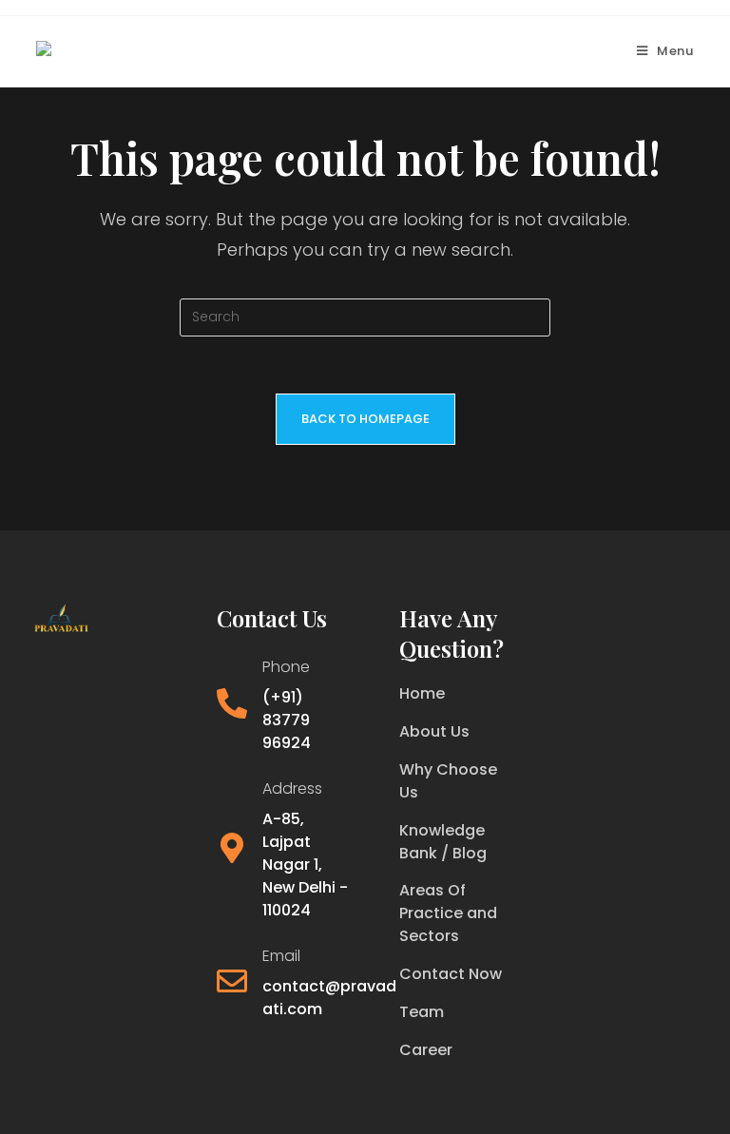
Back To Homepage (365, 419)
